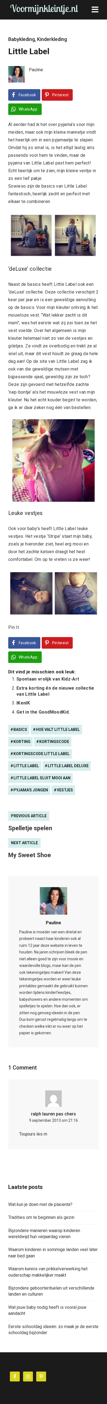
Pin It (13, 627)
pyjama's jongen (30, 790)
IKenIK (23, 703)
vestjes (65, 790)
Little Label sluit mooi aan (42, 778)
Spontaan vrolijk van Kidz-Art (47, 679)
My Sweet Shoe (29, 855)
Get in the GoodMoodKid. (43, 712)
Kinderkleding (52, 39)
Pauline (53, 922)
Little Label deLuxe (68, 766)
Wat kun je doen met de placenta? (40, 1204)
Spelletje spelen (30, 828)
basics (20, 729)
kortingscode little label (41, 754)
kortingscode (54, 741)
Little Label (26, 766)
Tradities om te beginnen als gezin (41, 1217)
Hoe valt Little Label (58, 729)
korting (21, 741)
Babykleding (21, 39)
